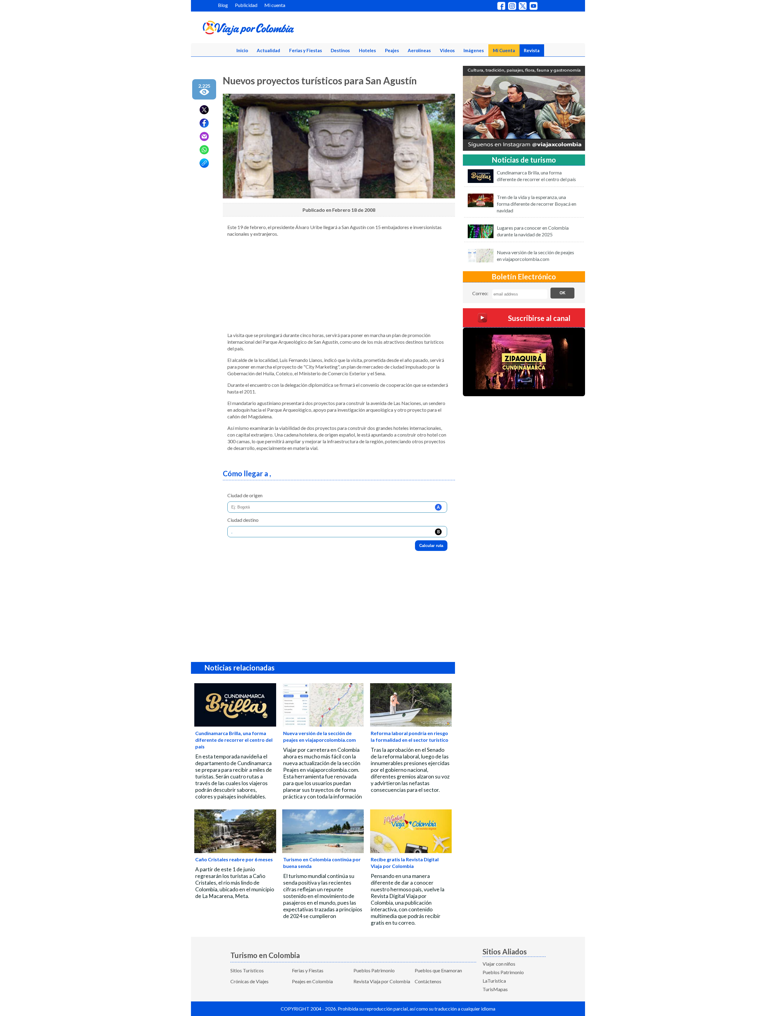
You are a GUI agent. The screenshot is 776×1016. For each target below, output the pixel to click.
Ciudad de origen (245, 495)
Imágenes (473, 50)
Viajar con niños (499, 964)
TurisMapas (495, 989)
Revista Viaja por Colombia (381, 981)
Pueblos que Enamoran (438, 970)
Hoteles (367, 50)
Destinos (340, 50)
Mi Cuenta (504, 50)
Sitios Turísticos (247, 970)
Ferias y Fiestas (305, 50)
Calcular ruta (431, 545)
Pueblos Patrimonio (374, 970)
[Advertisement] (338, 284)
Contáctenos (428, 981)
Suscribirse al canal (539, 317)
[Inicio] (278, 29)
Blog (223, 5)
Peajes (392, 50)
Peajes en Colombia (312, 981)
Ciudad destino (243, 520)
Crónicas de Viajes (249, 981)
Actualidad (268, 50)
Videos (447, 50)
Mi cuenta (274, 5)
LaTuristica (494, 981)
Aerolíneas (419, 50)
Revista (532, 50)
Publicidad (246, 5)
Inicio (242, 50)
